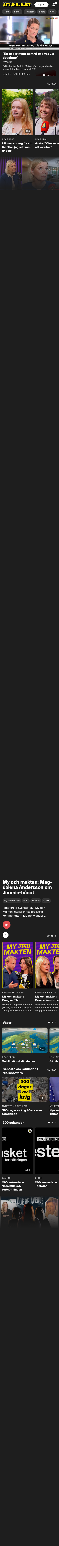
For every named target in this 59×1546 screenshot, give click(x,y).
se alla (51, 83)
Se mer (47, 75)
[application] (29, 33)
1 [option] (5, 934)
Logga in (41, 4)
